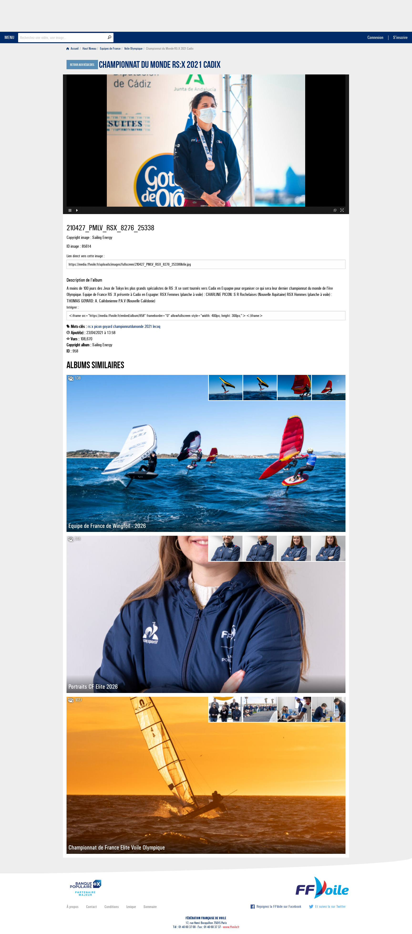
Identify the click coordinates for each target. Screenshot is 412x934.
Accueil (74, 49)
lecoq (156, 326)
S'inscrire (400, 37)
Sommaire (150, 906)
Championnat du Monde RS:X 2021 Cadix (160, 66)
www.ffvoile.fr (231, 927)
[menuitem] (74, 49)
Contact (91, 906)
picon (98, 326)
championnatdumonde (128, 326)
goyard (107, 326)
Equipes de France (110, 49)
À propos (72, 906)
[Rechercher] (109, 37)
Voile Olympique (133, 49)
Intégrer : (73, 307)
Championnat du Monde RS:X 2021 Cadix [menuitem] (169, 49)
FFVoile (315, 15)
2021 (148, 326)
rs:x (90, 326)
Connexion (375, 37)
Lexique (131, 906)
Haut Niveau (89, 49)
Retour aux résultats (82, 65)
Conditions (111, 906)
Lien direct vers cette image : (86, 256)
